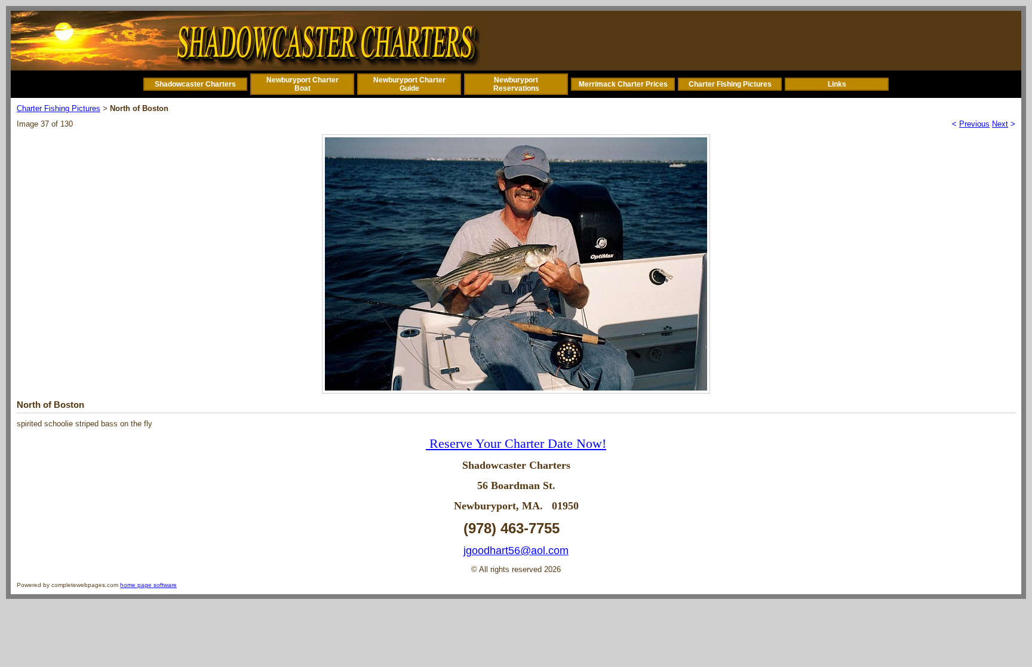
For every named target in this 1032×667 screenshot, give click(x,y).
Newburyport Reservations (516, 84)
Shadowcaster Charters (195, 84)
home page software (148, 585)
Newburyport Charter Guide (409, 84)
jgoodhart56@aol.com (516, 551)
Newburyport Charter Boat (302, 84)
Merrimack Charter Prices (623, 84)
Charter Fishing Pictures (730, 84)
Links (837, 84)
